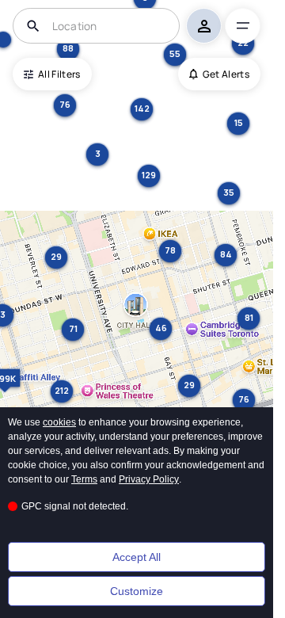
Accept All (136, 557)
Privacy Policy (149, 479)
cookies (59, 422)
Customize (136, 591)
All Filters (59, 74)
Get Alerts (226, 74)
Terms (84, 479)
